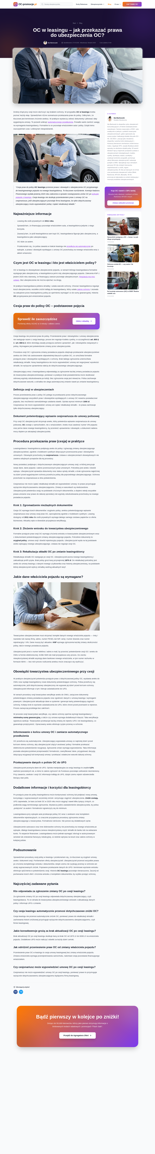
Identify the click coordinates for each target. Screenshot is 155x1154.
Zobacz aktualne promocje (123, 203)
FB (16, 992)
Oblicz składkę (82, 321)
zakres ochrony (83, 289)
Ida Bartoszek (119, 118)
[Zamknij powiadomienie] (41, 1146)
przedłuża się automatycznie (79, 246)
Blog (80, 23)
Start (74, 23)
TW (21, 992)
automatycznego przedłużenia (60, 122)
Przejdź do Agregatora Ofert (76, 1035)
